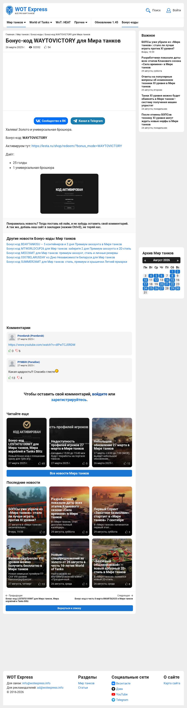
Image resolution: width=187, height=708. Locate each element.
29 (172, 288)
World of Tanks (39, 22)
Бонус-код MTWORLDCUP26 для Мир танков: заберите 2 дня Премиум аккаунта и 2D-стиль (69, 248)
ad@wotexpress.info (50, 687)
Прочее (79, 22)
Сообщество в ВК (54, 121)
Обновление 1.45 (106, 22)
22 (172, 284)
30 (177, 288)
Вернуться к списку (69, 608)
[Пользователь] (12, 337)
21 (167, 284)
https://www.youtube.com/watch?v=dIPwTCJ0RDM (41, 345)
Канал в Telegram (91, 121)
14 (167, 280)
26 (156, 288)
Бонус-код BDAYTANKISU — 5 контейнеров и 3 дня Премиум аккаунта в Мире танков (64, 244)
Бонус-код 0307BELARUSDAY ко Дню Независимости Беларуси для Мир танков (61, 257)
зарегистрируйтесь (69, 399)
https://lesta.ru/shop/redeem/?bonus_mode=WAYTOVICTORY (77, 146)
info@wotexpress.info (36, 683)
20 (161, 284)
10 (145, 280)
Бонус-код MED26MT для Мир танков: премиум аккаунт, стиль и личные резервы (62, 253)
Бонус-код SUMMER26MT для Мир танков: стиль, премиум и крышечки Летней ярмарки (67, 261)
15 (172, 280)
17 (145, 284)
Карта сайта (172, 683)
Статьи (83, 687)
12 (156, 280)
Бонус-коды (130, 22)
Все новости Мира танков (69, 473)
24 (145, 288)
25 (150, 288)
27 (161, 288)
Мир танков (15, 22)
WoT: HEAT (63, 22)
